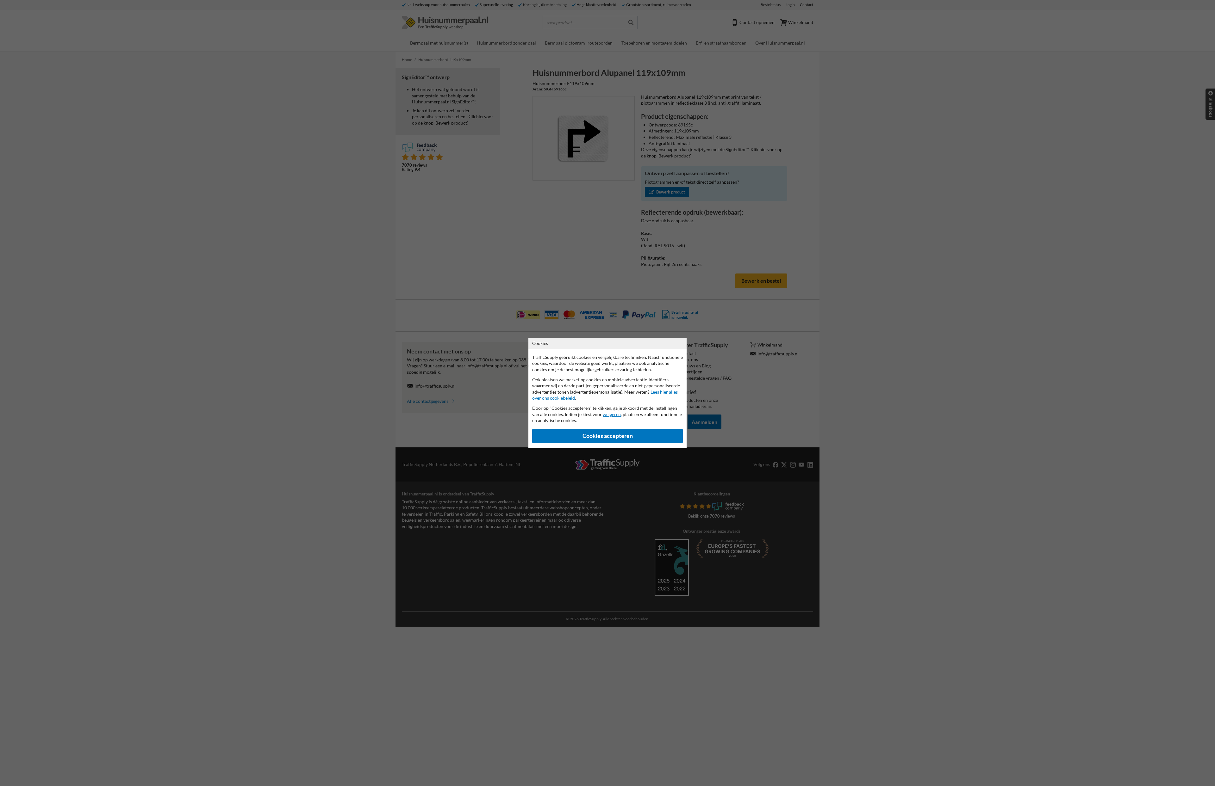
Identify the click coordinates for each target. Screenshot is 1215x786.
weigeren (612, 414)
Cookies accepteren (608, 436)
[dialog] (607, 393)
